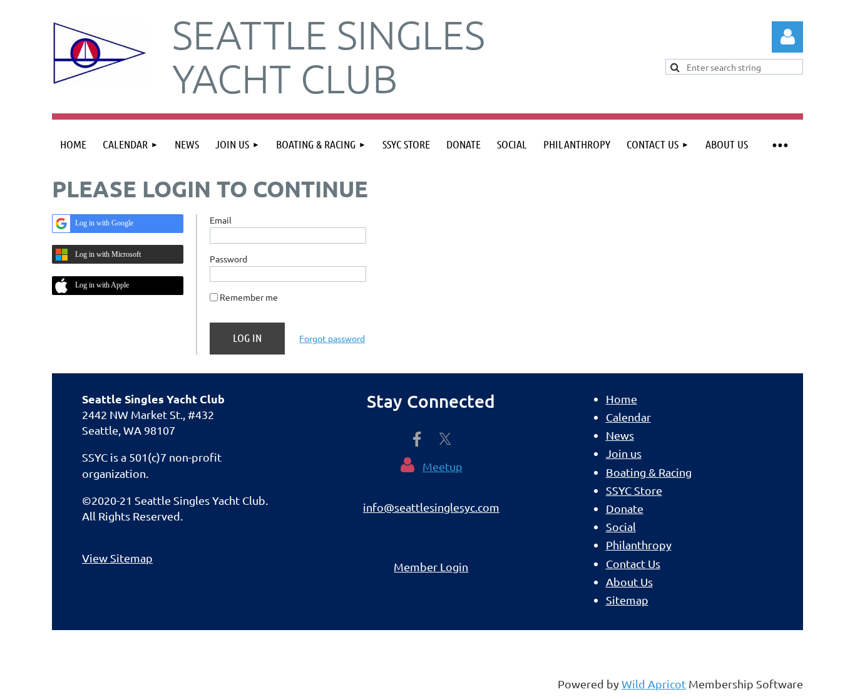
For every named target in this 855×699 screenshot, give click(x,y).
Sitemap (627, 599)
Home (621, 398)
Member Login (431, 566)
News (620, 435)
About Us (629, 581)
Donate (624, 508)
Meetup (442, 466)
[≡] (779, 144)
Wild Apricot (654, 683)
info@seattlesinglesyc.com (431, 507)
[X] (445, 439)
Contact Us (633, 563)
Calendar (628, 416)
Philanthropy (639, 544)
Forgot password (332, 338)
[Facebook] (417, 439)
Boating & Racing (649, 472)
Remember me (249, 297)
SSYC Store (634, 490)
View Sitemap (117, 557)
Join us (624, 453)
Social (621, 526)
